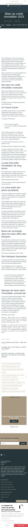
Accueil (2, 24)
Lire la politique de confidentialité (7, 520)
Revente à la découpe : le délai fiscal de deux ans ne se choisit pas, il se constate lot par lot (13, 355)
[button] (14, 10)
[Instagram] (9, 458)
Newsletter (17, 21)
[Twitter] (6, 458)
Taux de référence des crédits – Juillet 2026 (14, 342)
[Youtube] (4, 458)
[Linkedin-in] (1, 458)
